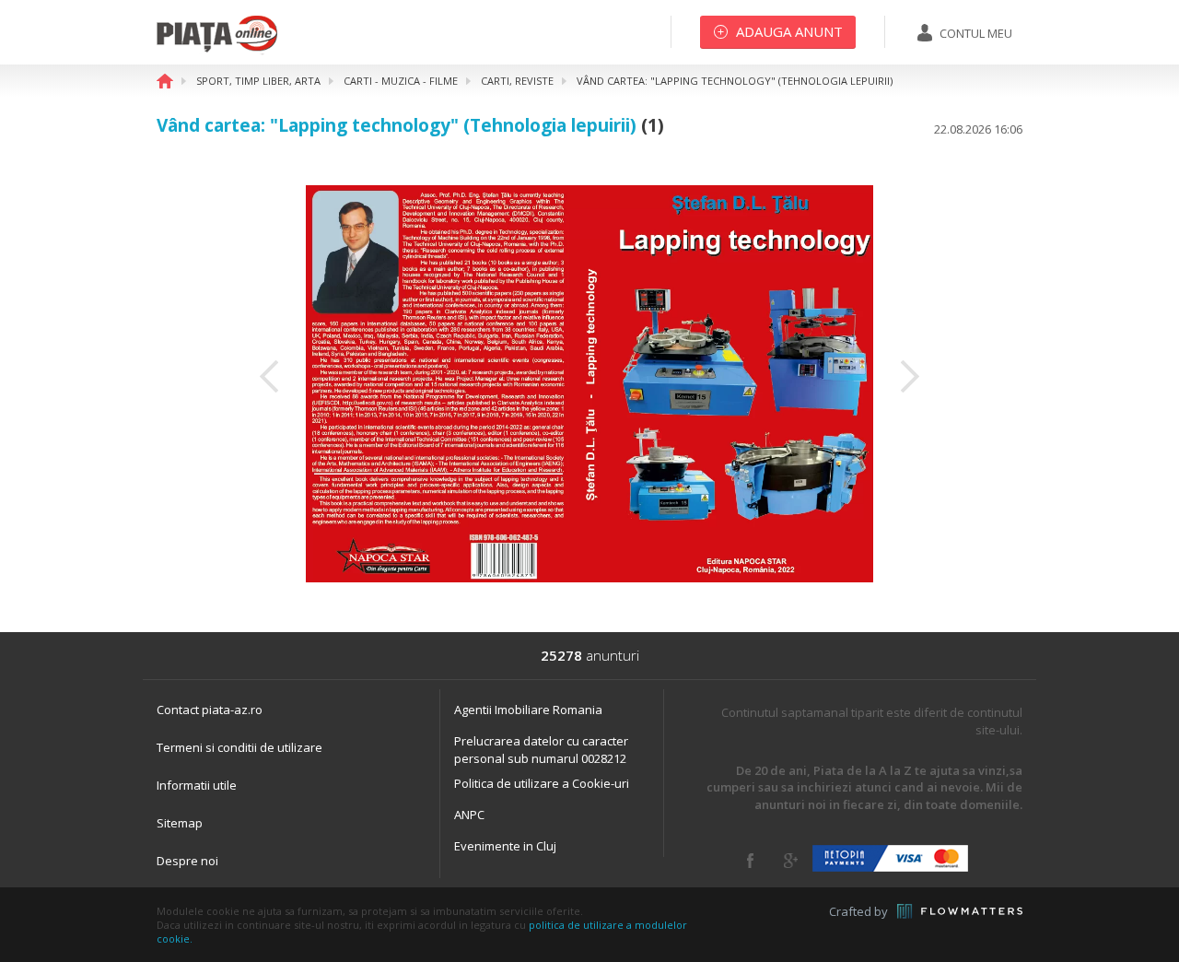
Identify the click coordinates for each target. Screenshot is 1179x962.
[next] (910, 376)
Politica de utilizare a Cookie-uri (541, 783)
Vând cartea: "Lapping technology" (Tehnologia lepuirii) (396, 125)
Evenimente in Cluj (505, 846)
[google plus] (791, 860)
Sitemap (180, 823)
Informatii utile (197, 785)
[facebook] (750, 860)
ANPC (469, 814)
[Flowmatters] (959, 911)
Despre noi (187, 860)
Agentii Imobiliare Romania (528, 709)
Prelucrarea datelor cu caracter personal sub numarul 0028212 (541, 750)
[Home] (217, 50)
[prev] (269, 376)
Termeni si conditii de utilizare (239, 747)
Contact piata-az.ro (210, 709)
